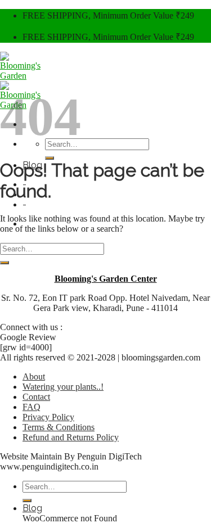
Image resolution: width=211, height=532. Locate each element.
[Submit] (49, 158)
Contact (36, 397)
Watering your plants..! (63, 386)
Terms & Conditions (59, 427)
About (34, 376)
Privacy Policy (48, 417)
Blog (32, 508)
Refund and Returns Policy (71, 437)
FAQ (32, 407)
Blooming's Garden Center (106, 278)
